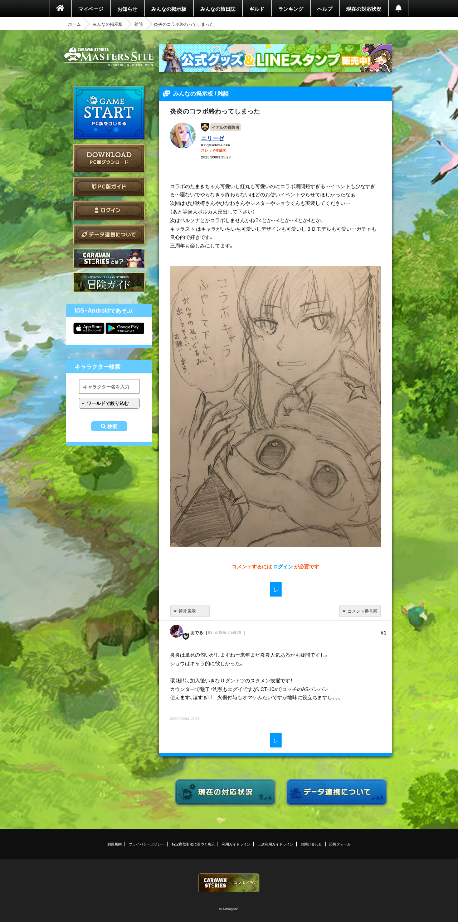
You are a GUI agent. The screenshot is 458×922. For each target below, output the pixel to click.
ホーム (74, 24)
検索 (112, 426)
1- (275, 589)
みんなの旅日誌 (217, 8)
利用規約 (114, 844)
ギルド (256, 8)
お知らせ (127, 8)
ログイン (109, 210)
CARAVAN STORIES (229, 882)
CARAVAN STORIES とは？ (109, 258)
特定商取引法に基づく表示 (193, 844)
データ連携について (109, 234)
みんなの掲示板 (168, 8)
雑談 (139, 24)
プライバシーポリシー (147, 844)
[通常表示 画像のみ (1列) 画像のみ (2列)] (190, 611)
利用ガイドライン (236, 844)
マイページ (90, 8)
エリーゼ (212, 137)
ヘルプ (324, 8)
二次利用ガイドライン (275, 844)
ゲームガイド (109, 282)
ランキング (290, 8)
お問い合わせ (311, 844)
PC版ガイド (109, 186)
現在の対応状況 (363, 8)
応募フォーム (340, 844)
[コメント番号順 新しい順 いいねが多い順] (360, 611)
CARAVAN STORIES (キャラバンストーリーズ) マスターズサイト (109, 56)
